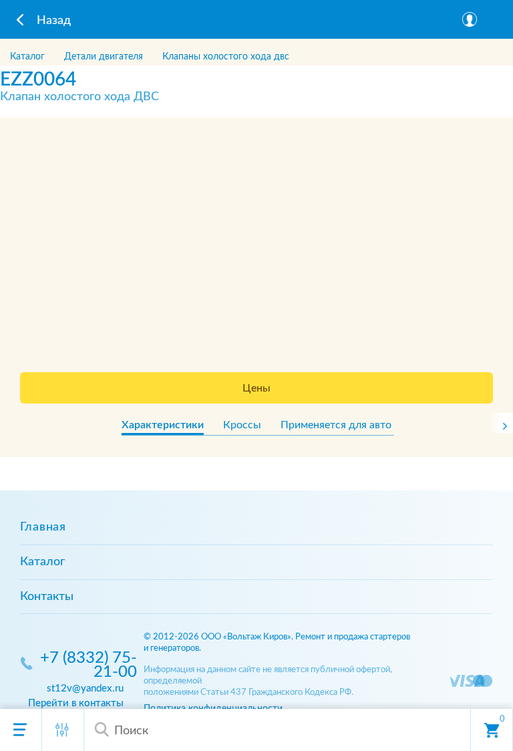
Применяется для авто (336, 425)
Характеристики (163, 425)
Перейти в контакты (76, 703)
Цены (256, 388)
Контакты (46, 597)
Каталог (42, 562)
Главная (43, 527)
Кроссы (242, 425)
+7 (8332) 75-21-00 (88, 665)
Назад (54, 21)
